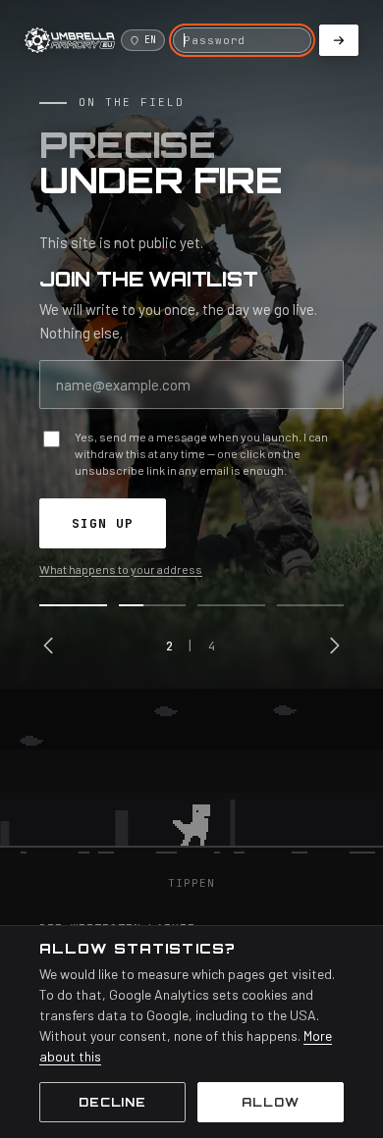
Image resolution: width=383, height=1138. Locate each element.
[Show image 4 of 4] (311, 605)
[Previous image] (49, 645)
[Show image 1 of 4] (73, 605)
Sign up (103, 523)
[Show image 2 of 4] (153, 605)
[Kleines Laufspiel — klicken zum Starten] (191, 782)
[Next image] (334, 645)
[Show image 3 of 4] (231, 605)
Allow (271, 1102)
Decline (113, 1102)
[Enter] (338, 40)
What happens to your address (120, 569)
